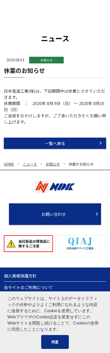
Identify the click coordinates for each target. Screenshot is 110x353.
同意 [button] (55, 342)
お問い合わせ (53, 214)
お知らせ (53, 164)
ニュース (30, 164)
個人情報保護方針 (20, 276)
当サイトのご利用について (28, 287)
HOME (9, 164)
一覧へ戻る (55, 143)
